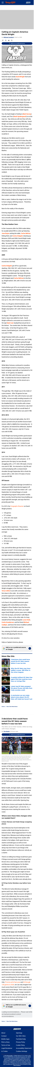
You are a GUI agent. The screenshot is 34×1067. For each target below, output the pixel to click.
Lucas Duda (26, 620)
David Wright (20, 77)
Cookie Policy (20, 1045)
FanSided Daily (21, 1039)
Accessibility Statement (24, 1048)
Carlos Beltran (26, 233)
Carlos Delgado (18, 236)
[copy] (12, 40)
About (3, 1033)
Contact (4, 1036)
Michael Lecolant (9, 37)
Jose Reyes (5, 233)
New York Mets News (12, 706)
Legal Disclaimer (6, 1048)
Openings (19, 1033)
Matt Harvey (27, 114)
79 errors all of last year (12, 982)
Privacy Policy (20, 1042)
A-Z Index (4, 1051)
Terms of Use (5, 1045)
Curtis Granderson (8, 622)
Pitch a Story (5, 1042)
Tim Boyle (7, 731)
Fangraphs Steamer (17, 506)
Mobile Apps (5, 1039)
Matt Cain (10, 323)
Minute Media (10, 1055)
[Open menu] (3, 2)
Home (3, 706)
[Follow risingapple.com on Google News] (30, 648)
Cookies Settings (21, 1051)
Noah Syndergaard (20, 116)
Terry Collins (6, 591)
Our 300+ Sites (21, 1036)
